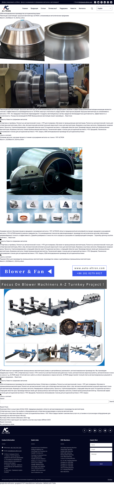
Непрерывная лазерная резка (44, 388)
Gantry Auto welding (36, 462)
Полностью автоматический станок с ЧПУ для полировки (35, 123)
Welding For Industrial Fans (38, 461)
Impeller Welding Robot (37, 464)
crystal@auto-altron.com (15, 451)
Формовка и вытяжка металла (86, 125)
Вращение (94, 129)
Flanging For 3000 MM (67, 462)
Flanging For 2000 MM (67, 464)
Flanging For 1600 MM (67, 466)
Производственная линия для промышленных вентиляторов (37, 391)
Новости (73, 8)
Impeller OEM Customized (38, 470)
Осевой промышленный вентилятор (36, 129)
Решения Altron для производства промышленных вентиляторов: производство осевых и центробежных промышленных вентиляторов (45, 259)
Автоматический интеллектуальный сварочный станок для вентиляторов (50, 125)
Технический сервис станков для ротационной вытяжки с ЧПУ (69, 129)
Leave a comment (5, 135)
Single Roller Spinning (66, 449)
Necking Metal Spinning (67, 455)
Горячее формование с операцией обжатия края (28, 127)
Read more (68, 116)
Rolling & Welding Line (37, 449)
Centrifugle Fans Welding (38, 466)
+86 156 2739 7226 (15, 447)
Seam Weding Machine (37, 468)
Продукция (34, 8)
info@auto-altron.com (85, 2)
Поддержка (64, 8)
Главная (25, 8)
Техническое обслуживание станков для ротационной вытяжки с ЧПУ (59, 393)
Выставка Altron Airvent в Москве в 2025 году (15, 418)
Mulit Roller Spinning (66, 453)
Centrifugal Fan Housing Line (39, 451)
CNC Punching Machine (67, 467)
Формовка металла (16, 129)
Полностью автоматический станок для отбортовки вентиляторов (44, 386)
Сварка (41, 132)
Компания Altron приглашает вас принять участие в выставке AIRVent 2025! (25, 420)
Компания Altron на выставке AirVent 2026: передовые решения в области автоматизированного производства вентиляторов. (42, 409)
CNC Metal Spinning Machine (69, 447)
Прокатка (7, 127)
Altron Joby (21, 125)
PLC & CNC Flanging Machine (69, 460)
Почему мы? (52, 8)
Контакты (82, 8)
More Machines (65, 471)
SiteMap (110, 479)
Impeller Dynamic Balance (38, 458)
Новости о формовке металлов (16, 119)
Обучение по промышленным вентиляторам (70, 123)
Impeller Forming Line (37, 453)
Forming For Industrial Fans (38, 455)
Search (2, 398)
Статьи (43, 8)
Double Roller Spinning (67, 451)
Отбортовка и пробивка (8, 123)
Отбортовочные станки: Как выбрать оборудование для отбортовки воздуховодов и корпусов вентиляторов (36, 411)
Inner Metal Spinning (66, 456)
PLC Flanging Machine (67, 469)
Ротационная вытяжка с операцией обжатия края (61, 127)
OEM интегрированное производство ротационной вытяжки (64, 132)
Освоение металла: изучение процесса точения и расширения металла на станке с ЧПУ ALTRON (32, 137)
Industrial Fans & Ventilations (39, 447)
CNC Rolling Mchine (36, 457)
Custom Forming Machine (68, 458)
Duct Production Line (37, 472)
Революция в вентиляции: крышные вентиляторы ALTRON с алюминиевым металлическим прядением (34, 16)
